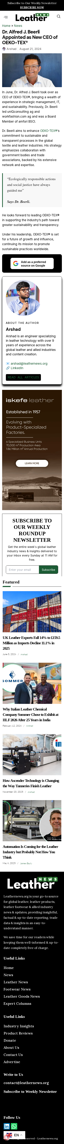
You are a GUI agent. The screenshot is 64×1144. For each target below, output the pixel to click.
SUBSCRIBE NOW (32, 7)
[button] (5, 17)
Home (6, 26)
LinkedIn (17, 368)
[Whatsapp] (14, 1126)
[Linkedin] (7, 1126)
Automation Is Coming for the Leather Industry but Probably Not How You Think (30, 852)
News (18, 26)
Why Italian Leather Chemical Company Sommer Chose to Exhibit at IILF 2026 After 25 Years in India (30, 714)
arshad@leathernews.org (29, 363)
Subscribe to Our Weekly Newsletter (32, 3)
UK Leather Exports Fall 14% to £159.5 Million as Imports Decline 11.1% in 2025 (31, 643)
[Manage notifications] (6, 1137)
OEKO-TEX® (48, 131)
